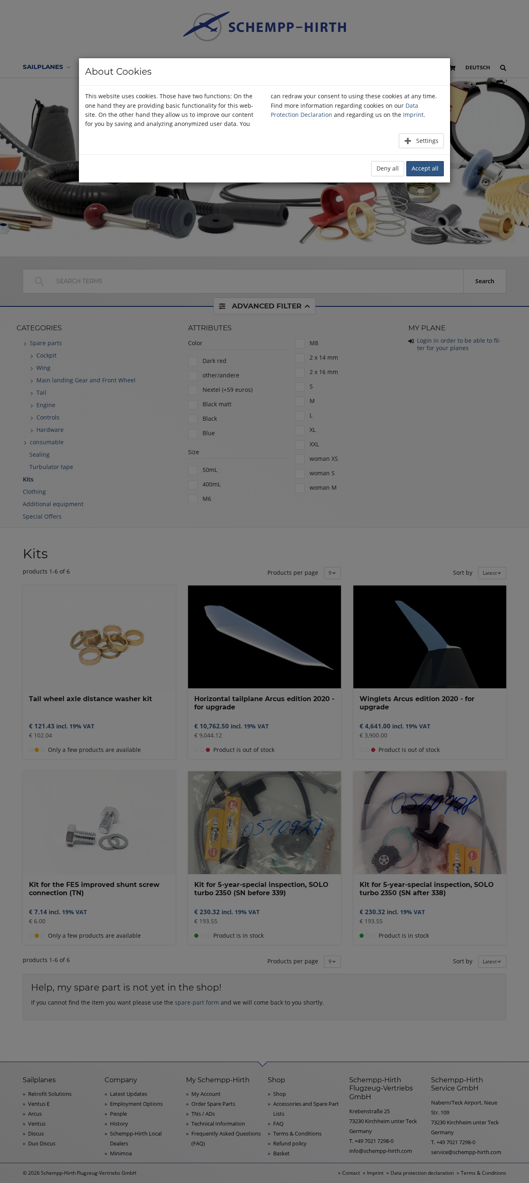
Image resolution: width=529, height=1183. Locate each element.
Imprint (413, 115)
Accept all (425, 168)
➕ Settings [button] (421, 141)
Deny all (387, 168)
